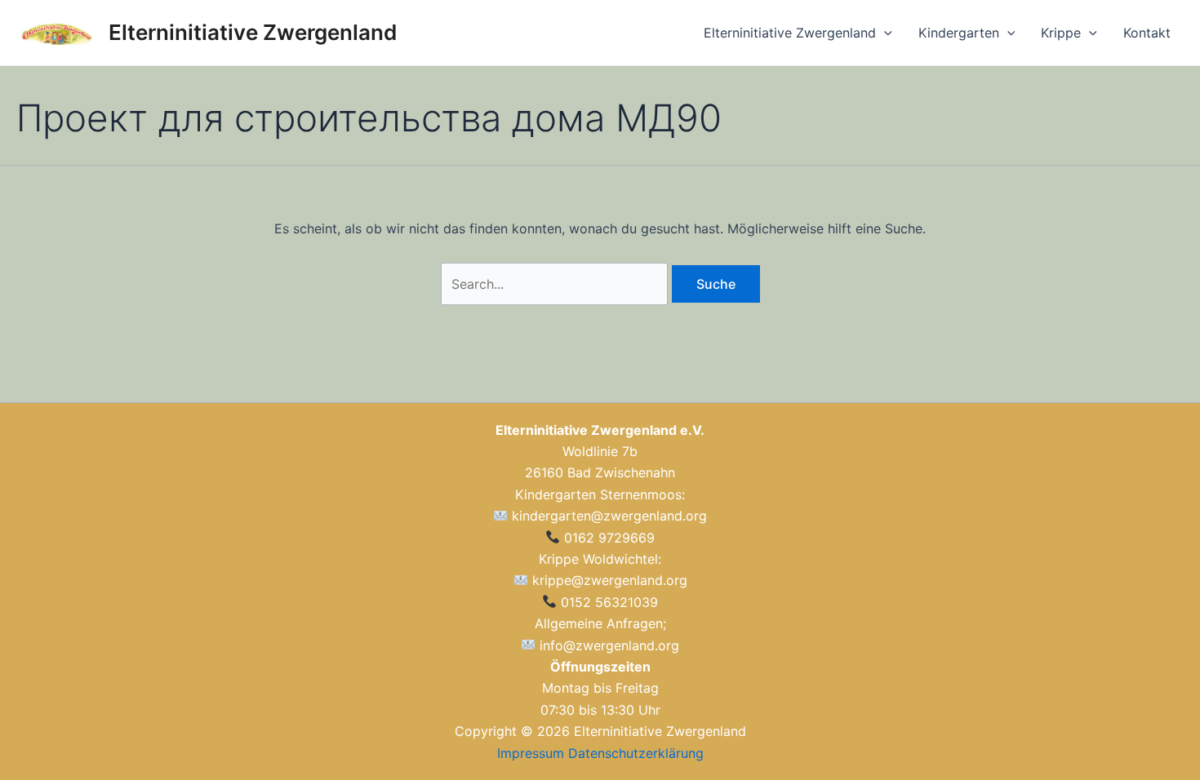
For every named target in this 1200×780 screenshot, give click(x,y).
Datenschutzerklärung (636, 753)
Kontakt (1147, 32)
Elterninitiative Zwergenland (253, 32)
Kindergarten (958, 32)
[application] (884, 32)
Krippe (1061, 32)
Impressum (530, 753)
